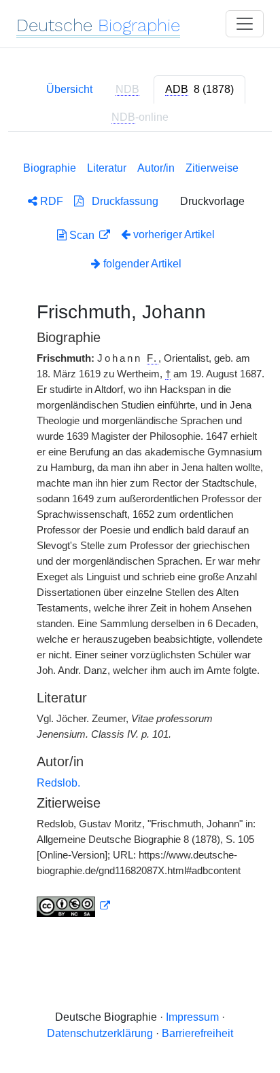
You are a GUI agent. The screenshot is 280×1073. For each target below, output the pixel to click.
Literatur (106, 168)
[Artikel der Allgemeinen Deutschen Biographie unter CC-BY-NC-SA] (73, 906)
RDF (50, 201)
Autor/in (156, 168)
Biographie (49, 168)
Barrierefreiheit (197, 1033)
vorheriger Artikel (174, 234)
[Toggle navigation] (245, 23)
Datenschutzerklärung (100, 1033)
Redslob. (58, 783)
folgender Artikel (141, 263)
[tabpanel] (140, 536)
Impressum (192, 1017)
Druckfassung (121, 201)
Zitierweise (212, 168)
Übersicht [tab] (69, 89)
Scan (82, 235)
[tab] (199, 89)
